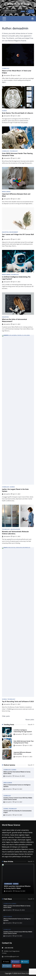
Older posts (6, 716)
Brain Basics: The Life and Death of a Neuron (17, 113)
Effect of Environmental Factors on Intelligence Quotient (17, 785)
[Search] (32, 18)
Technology (14, 151)
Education (5, 232)
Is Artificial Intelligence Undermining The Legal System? (16, 278)
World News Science (18, 4)
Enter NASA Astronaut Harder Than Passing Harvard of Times (17, 154)
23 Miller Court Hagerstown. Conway (11, 952)
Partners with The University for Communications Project (18, 811)
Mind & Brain (6, 191)
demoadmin (7, 75)
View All (30, 724)
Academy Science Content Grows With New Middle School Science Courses (18, 798)
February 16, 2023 (19, 776)
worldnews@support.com (11, 956)
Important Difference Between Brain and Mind (16, 195)
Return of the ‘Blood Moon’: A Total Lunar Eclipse (16, 71)
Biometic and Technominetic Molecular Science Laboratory (15, 532)
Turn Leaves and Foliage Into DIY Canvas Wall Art (18, 235)
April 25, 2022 (18, 789)
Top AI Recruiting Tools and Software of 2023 (18, 701)
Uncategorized (15, 529)
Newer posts (30, 719)
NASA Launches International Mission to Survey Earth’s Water (17, 772)
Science (4, 110)
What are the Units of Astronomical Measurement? (14, 320)
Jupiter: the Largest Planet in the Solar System (15, 490)
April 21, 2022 (28, 734)
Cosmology (5, 68)
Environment (13, 232)
